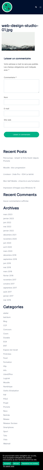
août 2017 (7, 292)
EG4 (5, 342)
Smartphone (8, 427)
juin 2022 (7, 222)
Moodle (6, 382)
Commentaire (10, 77)
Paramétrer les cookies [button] (30, 463)
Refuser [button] (16, 463)
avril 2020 (7, 247)
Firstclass (7, 354)
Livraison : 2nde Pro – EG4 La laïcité (18, 174)
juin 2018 (7, 263)
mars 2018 (7, 271)
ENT (5, 346)
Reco (5, 411)
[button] (36, 7)
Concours (7, 329)
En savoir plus (8, 466)
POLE (5, 399)
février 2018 (8, 275)
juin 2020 (7, 243)
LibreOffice (8, 374)
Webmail (6, 443)
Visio (5, 439)
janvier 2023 (8, 218)
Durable (6, 338)
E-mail (6, 108)
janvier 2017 (8, 296)
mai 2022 (7, 226)
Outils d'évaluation (11, 391)
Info (5, 370)
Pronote (6, 407)
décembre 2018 (9, 255)
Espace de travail (10, 350)
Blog (5, 321)
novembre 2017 (9, 280)
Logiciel (6, 378)
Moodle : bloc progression (14, 168)
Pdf (4, 395)
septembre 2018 (10, 259)
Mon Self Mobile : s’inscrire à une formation (21, 181)
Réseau (6, 419)
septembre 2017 (10, 288)
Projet (5, 403)
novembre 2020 (10, 239)
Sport (5, 431)
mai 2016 (7, 300)
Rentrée (6, 415)
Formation (7, 362)
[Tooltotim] (7, 7)
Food (5, 358)
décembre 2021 (9, 235)
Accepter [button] (7, 463)
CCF (5, 325)
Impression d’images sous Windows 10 (19, 188)
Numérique (7, 386)
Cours (5, 333)
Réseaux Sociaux (10, 423)
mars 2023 (7, 214)
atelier (5, 313)
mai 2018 (7, 267)
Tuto (5, 435)
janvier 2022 (8, 231)
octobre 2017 (8, 284)
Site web (7, 120)
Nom (6, 97)
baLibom (7, 317)
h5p (5, 366)
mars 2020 (7, 251)
